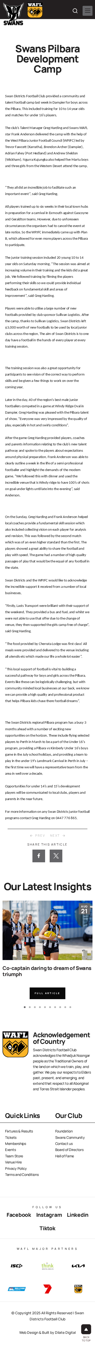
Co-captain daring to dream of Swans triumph (47, 971)
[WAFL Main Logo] (35, 10)
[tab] (25, 1007)
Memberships (15, 1143)
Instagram (49, 1214)
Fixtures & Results (19, 1131)
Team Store (14, 1156)
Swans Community (70, 1137)
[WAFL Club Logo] (14, 14)
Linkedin (77, 1214)
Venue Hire (13, 1162)
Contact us (64, 1143)
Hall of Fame (64, 1156)
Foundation (64, 1131)
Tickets (10, 1137)
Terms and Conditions (22, 1174)
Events (10, 1149)
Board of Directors (69, 1149)
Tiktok (47, 1228)
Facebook (19, 1214)
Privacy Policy (16, 1168)
